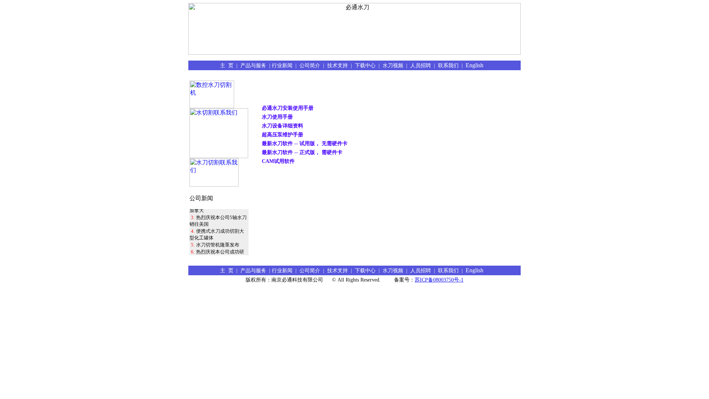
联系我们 (450, 65)
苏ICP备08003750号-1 (439, 280)
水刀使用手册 (277, 117)
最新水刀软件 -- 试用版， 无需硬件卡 (304, 143)
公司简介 (311, 65)
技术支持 (339, 65)
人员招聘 (422, 65)
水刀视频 (394, 65)
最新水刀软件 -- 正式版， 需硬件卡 (302, 152)
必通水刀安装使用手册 (288, 108)
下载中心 (367, 65)
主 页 (228, 65)
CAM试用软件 (278, 161)
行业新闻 (283, 65)
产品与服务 (254, 65)
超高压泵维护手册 (282, 134)
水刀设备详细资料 (282, 126)
